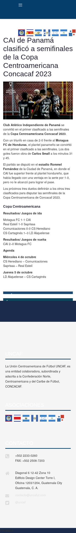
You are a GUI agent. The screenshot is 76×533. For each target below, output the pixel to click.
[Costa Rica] (17, 418)
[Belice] (8, 418)
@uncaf (20, 502)
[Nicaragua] (52, 418)
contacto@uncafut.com (30, 495)
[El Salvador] (26, 418)
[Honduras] (43, 418)
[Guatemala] (34, 418)
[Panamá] (60, 418)
